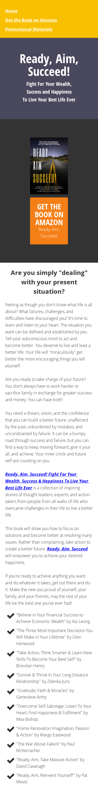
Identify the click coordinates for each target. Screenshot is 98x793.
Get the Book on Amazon (31, 20)
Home (11, 11)
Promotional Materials (29, 29)
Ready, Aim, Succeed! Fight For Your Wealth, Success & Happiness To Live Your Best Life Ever (47, 481)
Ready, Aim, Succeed (67, 549)
